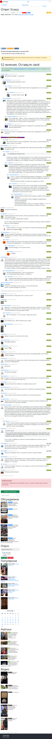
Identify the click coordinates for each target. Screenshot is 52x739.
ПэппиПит (5, 376)
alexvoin (5, 393)
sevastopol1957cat (14, 174)
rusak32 (4, 382)
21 (12, 622)
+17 (48, 207)
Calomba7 (5, 456)
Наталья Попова (6, 305)
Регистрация (4, 4)
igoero (7, 421)
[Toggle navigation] (49, 2)
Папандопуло (6, 232)
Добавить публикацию (10, 491)
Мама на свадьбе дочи (13, 598)
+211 (49, 12)
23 (18, 622)
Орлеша (5, 358)
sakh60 (4, 213)
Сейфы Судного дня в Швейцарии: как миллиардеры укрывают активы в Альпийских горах (10, 540)
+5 (48, 194)
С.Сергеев (5, 145)
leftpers (4, 293)
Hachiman (5, 257)
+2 (48, 116)
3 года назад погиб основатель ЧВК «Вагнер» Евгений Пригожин (13, 526)
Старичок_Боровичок (12, 116)
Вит (4, 207)
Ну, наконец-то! (15, 692)
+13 (48, 145)
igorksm (4, 334)
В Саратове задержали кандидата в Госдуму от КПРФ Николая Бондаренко (13, 504)
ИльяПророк (8, 98)
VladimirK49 (5, 399)
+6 (48, 399)
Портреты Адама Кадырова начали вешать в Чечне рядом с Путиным (13, 516)
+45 (48, 80)
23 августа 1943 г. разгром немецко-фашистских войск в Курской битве (12, 657)
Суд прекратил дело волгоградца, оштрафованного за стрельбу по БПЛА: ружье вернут (10, 643)
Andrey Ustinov (6, 387)
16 (18, 619)
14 (12, 619)
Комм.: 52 (24, 12)
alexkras (9, 86)
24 (2, 624)
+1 (48, 98)
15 (15, 619)
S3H (6, 139)
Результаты (10, 557)
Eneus (4, 352)
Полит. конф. (10, 732)
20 (10, 622)
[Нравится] (47, 12)
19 (7, 622)
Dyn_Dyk (5, 464)
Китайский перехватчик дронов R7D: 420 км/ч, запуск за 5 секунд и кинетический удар (10, 687)
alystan (7, 151)
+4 (48, 299)
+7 (48, 232)
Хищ (4, 470)
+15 (48, 74)
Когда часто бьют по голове (25, 14)
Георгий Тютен (6, 340)
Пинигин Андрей (7, 405)
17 (2, 622)
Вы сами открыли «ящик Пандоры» (13, 591)
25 (5, 624)
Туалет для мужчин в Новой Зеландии (12, 719)
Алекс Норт (5, 74)
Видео (29, 12)
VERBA (7, 225)
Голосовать (4, 557)
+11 (48, 92)
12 (7, 619)
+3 (48, 183)
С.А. (4, 318)
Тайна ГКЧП (15, 509)
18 (5, 622)
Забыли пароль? (25, 4)
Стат (4, 732)
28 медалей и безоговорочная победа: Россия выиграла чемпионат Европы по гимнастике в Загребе (13, 650)
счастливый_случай (7, 282)
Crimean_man (5, 129)
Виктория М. (6, 370)
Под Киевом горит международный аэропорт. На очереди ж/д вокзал (10, 579)
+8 (48, 293)
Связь (15, 732)
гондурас (5, 443)
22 (15, 622)
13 (10, 619)
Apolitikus (13, 12)
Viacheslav (5, 364)
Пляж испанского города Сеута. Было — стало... (13, 585)
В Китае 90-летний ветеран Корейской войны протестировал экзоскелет (12, 707)
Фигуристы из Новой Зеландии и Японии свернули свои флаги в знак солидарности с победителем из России (10, 664)
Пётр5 (7, 239)
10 (2, 619)
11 (5, 619)
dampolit (9, 124)
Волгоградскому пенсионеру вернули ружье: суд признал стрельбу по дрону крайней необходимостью (13, 635)
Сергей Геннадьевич (7, 324)
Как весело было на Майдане (12, 673)
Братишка (5, 346)
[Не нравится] (50, 12)
